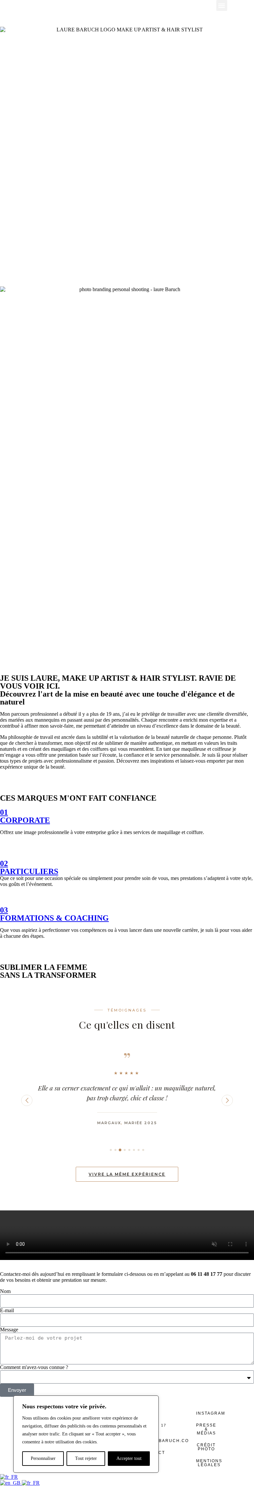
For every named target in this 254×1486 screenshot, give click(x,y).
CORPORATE (25, 820)
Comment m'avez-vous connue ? (34, 1367)
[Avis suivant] (227, 1100)
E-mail (7, 1310)
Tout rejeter (86, 1458)
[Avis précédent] (26, 1100)
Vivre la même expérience (127, 1174)
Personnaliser (43, 1458)
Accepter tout (129, 1458)
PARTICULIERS (29, 871)
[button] (221, 5)
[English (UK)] (11, 1483)
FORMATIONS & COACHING (54, 918)
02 (4, 863)
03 (4, 910)
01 (4, 812)
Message (9, 1329)
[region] (86, 1434)
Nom (5, 1291)
